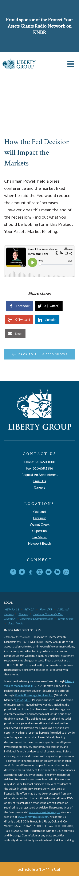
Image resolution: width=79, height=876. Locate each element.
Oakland (39, 512)
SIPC (27, 700)
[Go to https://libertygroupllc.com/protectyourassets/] (31, 572)
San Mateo (39, 537)
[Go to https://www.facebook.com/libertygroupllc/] (13, 573)
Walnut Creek (40, 524)
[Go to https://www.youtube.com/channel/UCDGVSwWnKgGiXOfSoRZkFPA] (48, 573)
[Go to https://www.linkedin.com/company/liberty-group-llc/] (57, 573)
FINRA (19, 700)
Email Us (39, 481)
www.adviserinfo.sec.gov (44, 812)
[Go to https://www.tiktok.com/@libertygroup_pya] (66, 572)
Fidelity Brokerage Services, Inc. (34, 695)
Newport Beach (39, 543)
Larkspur (39, 518)
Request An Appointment (39, 474)
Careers (39, 487)
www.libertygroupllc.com (33, 816)
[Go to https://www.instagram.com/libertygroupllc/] (39, 573)
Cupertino (39, 531)
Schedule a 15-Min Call (40, 869)
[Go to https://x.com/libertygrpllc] (22, 573)
